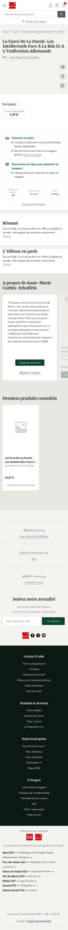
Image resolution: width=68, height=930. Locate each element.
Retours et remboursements (34, 680)
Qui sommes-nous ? (34, 746)
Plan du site (34, 814)
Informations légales (34, 787)
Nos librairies (34, 751)
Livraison (34, 669)
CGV (34, 803)
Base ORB (34, 768)
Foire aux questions (34, 663)
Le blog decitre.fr (34, 726)
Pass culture (34, 721)
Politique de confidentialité (34, 792)
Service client (34, 691)
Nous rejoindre (34, 757)
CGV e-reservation (34, 809)
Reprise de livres (34, 715)
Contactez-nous (34, 582)
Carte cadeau (34, 710)
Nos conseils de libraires (34, 536)
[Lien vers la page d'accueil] (12, 5)
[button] (34, 230)
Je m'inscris (53, 621)
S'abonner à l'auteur (30, 362)
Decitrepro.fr (34, 762)
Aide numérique (34, 685)
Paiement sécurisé (34, 674)
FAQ (34, 559)
